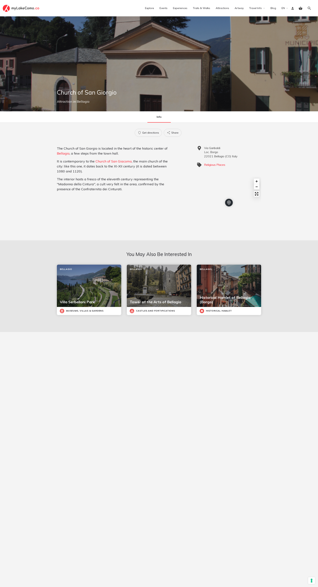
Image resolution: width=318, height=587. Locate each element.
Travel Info (255, 8)
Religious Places (214, 165)
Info (159, 117)
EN (283, 8)
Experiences (180, 8)
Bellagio (83, 101)
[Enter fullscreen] (256, 194)
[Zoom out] (256, 186)
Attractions (222, 8)
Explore (149, 8)
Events (163, 8)
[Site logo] (21, 8)
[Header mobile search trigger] (309, 8)
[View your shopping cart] (300, 8)
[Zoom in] (256, 181)
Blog (273, 8)
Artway (239, 8)
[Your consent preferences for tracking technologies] (311, 580)
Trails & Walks (201, 8)
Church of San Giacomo (114, 161)
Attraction (64, 101)
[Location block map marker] (229, 202)
